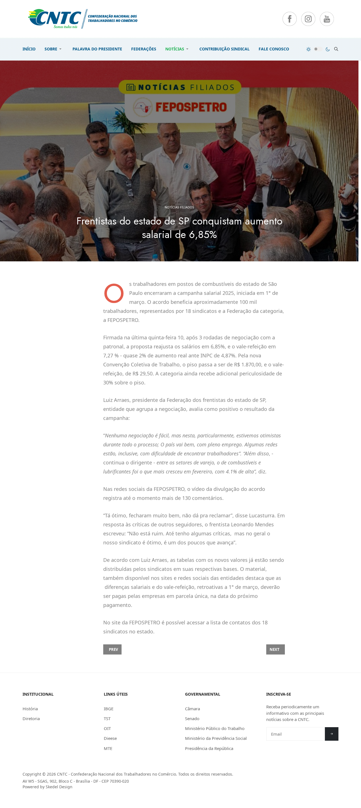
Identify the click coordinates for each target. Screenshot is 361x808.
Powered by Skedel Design (47, 786)
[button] (54, 49)
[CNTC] (83, 18)
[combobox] (336, 49)
